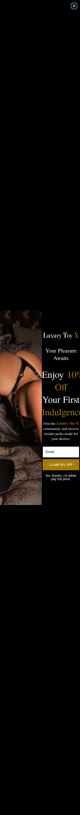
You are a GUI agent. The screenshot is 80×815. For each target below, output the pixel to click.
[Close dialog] (74, 6)
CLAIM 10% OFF (61, 464)
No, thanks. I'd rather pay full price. (61, 477)
